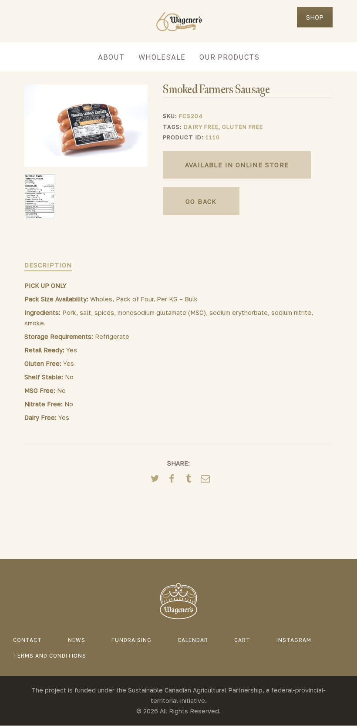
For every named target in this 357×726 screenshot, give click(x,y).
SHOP (314, 17)
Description (48, 265)
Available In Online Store (237, 165)
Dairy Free (201, 126)
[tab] (48, 265)
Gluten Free (242, 126)
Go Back (201, 201)
